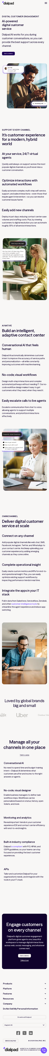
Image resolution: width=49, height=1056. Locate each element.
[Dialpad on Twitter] (24, 1033)
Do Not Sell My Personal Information (20, 1008)
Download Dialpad (24, 1017)
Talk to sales (24, 755)
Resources (8, 998)
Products (7, 983)
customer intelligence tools (24, 604)
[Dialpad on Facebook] (18, 1033)
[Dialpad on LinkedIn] (31, 1033)
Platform (7, 988)
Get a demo (8, 53)
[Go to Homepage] (8, 3)
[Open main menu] (46, 3)
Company (7, 1003)
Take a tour (24, 960)
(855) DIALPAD (10, 1041)
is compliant (16, 846)
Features (7, 993)
